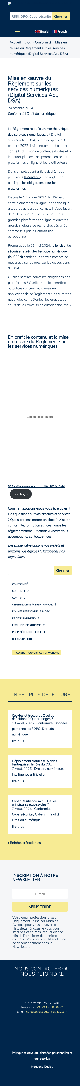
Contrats (18, 597)
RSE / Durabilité (22, 638)
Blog (27, 42)
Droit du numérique (41, 113)
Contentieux (20, 590)
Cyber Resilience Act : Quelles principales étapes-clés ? (34, 802)
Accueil (15, 42)
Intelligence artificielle (28, 625)
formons (14, 551)
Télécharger (21, 494)
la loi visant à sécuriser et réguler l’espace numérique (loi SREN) (39, 251)
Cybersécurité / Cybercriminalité (34, 604)
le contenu (32, 177)
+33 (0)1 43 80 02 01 (50, 1007)
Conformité (43, 42)
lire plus (18, 741)
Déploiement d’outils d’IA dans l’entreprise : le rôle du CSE (34, 762)
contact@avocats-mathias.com (46, 1011)
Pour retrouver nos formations (37, 652)
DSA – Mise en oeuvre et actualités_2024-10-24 (36, 486)
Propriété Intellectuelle (29, 632)
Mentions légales (42, 1066)
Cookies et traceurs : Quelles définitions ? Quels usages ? (33, 717)
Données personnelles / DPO (31, 611)
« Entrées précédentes (24, 842)
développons (33, 545)
